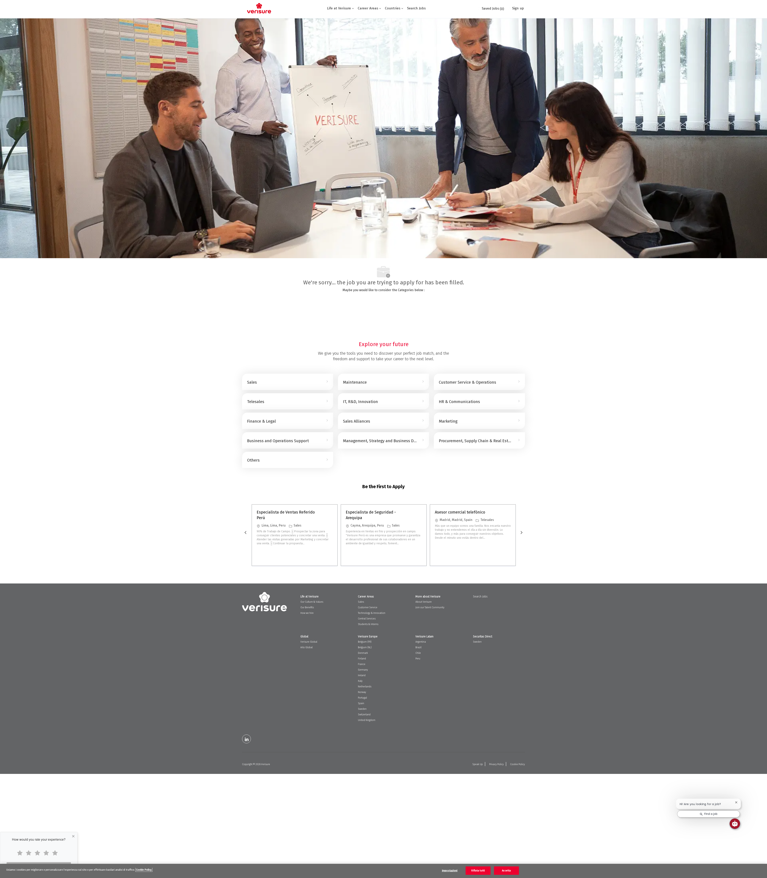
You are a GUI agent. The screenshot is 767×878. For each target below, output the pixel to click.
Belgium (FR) (365, 641)
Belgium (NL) (365, 647)
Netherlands (364, 686)
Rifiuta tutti (478, 870)
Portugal (362, 697)
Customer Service (367, 607)
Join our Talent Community (429, 607)
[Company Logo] (259, 8)
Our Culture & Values (311, 601)
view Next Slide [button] (521, 532)
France (361, 664)
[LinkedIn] (246, 739)
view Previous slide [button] (245, 532)
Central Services (367, 618)
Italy (360, 681)
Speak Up (477, 764)
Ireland (362, 675)
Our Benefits (307, 607)
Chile (418, 653)
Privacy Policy (496, 764)
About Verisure (423, 601)
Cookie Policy (517, 764)
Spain (361, 703)
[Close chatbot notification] (736, 802)
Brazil (418, 647)
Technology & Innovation (371, 613)
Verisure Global (308, 641)
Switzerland (364, 714)
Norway (362, 692)
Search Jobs (416, 8)
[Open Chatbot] (735, 823)
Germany (363, 669)
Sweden (362, 709)
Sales (361, 601)
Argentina (420, 641)
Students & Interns (368, 624)
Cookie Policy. (144, 869)
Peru (417, 658)
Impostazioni (450, 870)
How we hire (307, 613)
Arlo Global (306, 647)
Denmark (363, 653)
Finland (362, 658)
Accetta (506, 870)
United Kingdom (366, 720)
